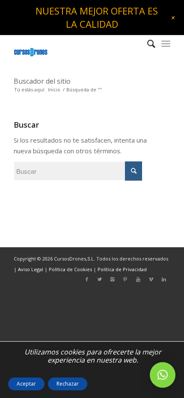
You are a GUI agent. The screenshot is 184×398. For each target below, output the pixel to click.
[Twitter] (99, 279)
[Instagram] (112, 279)
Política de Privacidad (122, 269)
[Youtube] (138, 279)
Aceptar (26, 383)
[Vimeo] (151, 279)
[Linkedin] (163, 279)
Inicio (54, 89)
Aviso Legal (30, 269)
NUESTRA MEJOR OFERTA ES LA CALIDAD (97, 17)
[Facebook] (86, 279)
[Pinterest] (125, 279)
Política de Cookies (70, 269)
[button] (162, 375)
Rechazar (67, 383)
